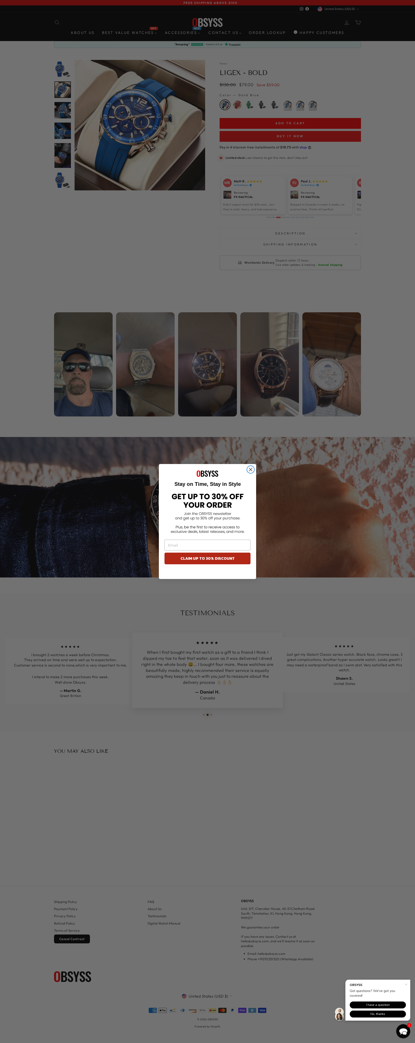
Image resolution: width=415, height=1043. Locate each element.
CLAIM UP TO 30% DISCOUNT (207, 558)
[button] (403, 1031)
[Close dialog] (250, 469)
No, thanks (208, 572)
